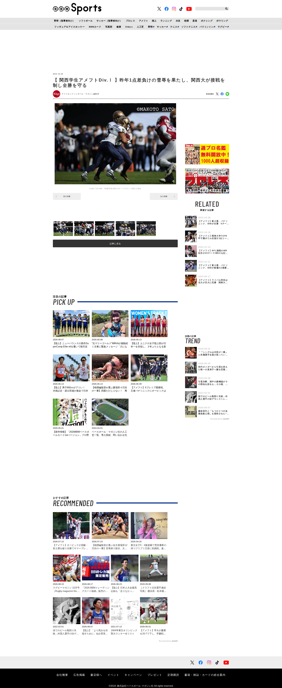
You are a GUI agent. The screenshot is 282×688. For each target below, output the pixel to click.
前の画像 (66, 196)
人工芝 (140, 27)
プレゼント (154, 674)
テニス (173, 27)
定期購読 (173, 674)
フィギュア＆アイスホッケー (69, 27)
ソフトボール (86, 21)
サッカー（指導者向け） (109, 21)
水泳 (178, 21)
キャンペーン (133, 674)
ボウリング (222, 21)
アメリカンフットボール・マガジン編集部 (80, 94)
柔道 (195, 21)
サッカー (161, 27)
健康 (118, 27)
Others (129, 27)
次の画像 (163, 196)
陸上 (154, 21)
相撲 (186, 21)
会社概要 (62, 674)
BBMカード (95, 27)
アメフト (143, 21)
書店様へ (96, 674)
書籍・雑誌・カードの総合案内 (205, 674)
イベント (113, 674)
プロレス (130, 21)
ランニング (166, 21)
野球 (150, 27)
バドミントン (207, 27)
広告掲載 (79, 674)
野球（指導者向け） (64, 21)
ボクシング (207, 21)
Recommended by (165, 641)
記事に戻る (115, 243)
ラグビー (222, 27)
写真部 (108, 27)
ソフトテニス (188, 27)
